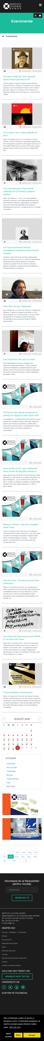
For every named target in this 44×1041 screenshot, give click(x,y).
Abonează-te (22, 898)
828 (23, 852)
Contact (4, 962)
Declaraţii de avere (8, 951)
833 (16, 857)
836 (35, 857)
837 (4, 861)
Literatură (11, 764)
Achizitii (5, 954)
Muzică (10, 775)
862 (14, 861)
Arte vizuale (12, 767)
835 (29, 857)
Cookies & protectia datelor (11, 965)
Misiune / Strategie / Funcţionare (14, 932)
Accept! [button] (32, 1035)
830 (36, 852)
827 (17, 852)
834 (22, 857)
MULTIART (11, 786)
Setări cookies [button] (8, 1035)
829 (29, 852)
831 (4, 857)
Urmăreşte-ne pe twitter (17, 977)
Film (8, 783)
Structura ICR (6, 940)
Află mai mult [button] (14, 1027)
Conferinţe (11, 771)
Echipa (4, 936)
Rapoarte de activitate (9, 943)
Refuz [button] (18, 1035)
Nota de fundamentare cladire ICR (14, 958)
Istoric (4, 947)
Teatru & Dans (13, 779)
